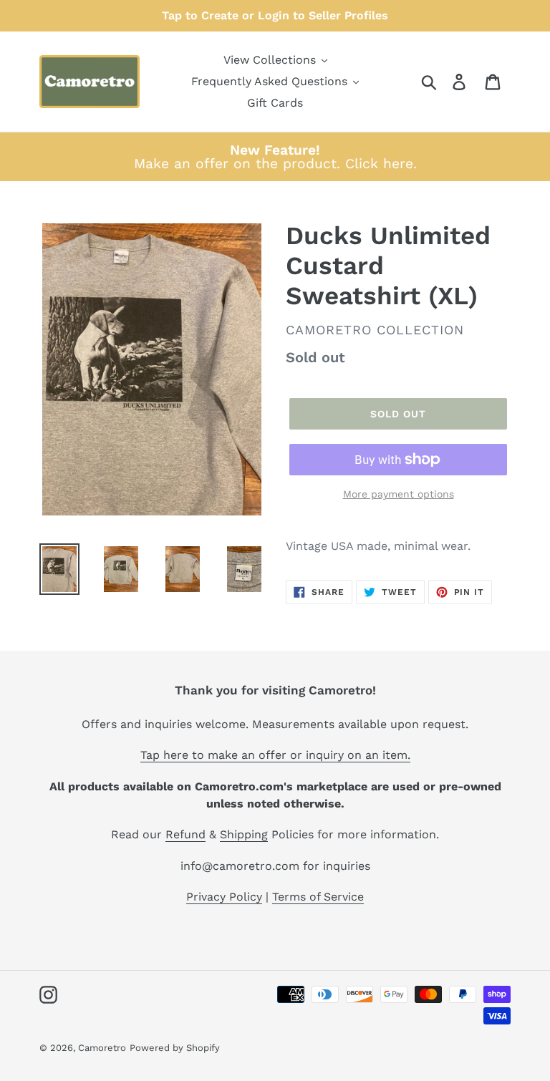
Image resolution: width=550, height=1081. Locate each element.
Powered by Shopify (175, 1047)
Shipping (244, 834)
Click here (379, 163)
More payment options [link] (398, 494)
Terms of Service (318, 896)
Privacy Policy (224, 896)
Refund (185, 834)
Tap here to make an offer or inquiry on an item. (275, 755)
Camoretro (102, 1047)
